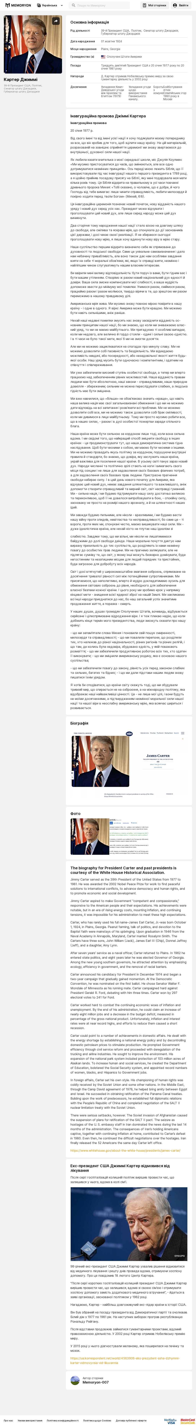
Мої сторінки (157, 5)
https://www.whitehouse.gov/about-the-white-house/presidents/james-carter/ (125, 1150)
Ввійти (183, 5)
